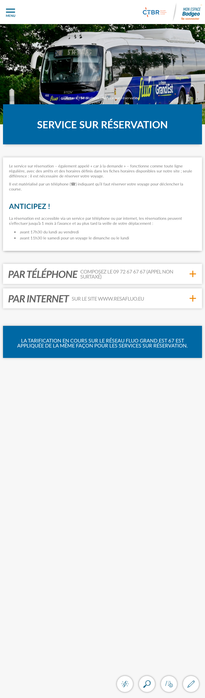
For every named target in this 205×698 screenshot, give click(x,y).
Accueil (71, 97)
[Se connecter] (191, 12)
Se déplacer (89, 97)
